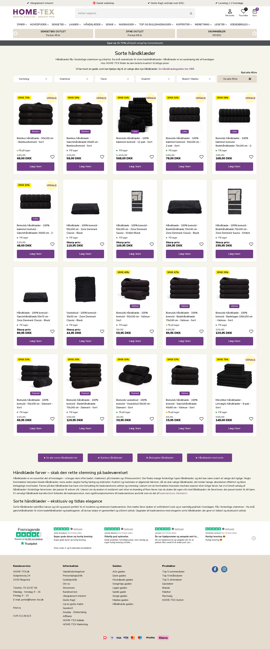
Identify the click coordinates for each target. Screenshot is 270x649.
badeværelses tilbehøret (173, 493)
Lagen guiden (119, 588)
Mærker (166, 592)
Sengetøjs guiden (122, 584)
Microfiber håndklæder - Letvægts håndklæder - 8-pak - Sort (233, 403)
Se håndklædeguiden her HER (176, 69)
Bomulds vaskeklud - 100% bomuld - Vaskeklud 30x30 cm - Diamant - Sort (133, 403)
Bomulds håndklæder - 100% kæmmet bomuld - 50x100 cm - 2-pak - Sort (183, 142)
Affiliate (67, 616)
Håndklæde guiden (122, 604)
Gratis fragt (69, 600)
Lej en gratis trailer (73, 604)
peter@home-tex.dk (32, 599)
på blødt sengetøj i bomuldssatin (135, 43)
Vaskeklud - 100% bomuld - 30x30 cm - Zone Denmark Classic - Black (82, 316)
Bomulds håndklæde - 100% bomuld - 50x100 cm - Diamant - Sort (35, 403)
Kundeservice (70, 592)
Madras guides (120, 600)
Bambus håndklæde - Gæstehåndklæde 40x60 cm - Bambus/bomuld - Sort (83, 142)
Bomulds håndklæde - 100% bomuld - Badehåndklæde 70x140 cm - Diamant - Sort (82, 403)
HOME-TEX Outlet (173, 600)
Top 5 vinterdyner (172, 579)
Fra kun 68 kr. (135, 33)
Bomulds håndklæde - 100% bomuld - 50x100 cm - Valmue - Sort (133, 316)
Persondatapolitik (72, 575)
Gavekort (68, 608)
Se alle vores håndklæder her (61, 457)
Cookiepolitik (70, 579)
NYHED (216, 33)
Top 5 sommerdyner (173, 571)
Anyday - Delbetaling (74, 612)
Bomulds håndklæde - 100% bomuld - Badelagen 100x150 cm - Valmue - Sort (234, 316)
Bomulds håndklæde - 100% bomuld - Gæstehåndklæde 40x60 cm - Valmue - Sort (182, 403)
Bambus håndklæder (111, 457)
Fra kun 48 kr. (53, 33)
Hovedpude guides (122, 579)
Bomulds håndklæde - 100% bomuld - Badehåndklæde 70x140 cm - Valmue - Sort (182, 316)
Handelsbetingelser (74, 571)
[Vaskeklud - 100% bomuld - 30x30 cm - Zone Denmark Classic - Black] (85, 289)
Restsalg (167, 596)
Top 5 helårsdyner (172, 575)
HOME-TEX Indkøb (73, 620)
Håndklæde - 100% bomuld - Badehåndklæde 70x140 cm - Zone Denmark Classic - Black (182, 229)
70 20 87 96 (30, 588)
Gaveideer (167, 584)
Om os (66, 584)
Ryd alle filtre (249, 72)
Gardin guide (119, 592)
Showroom (69, 588)
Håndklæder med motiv (211, 457)
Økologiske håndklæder (161, 457)
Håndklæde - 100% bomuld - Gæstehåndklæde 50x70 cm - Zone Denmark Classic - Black (33, 316)
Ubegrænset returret (74, 596)
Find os (17, 608)
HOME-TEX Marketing (75, 624)
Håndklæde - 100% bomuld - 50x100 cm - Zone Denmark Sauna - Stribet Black (132, 229)
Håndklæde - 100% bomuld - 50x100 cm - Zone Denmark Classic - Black (83, 229)
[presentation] (15, 33)
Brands (166, 588)
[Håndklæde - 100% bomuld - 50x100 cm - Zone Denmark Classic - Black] (85, 202)
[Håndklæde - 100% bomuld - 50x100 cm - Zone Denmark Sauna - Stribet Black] (135, 202)
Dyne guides (119, 575)
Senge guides (119, 596)
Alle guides (118, 571)
